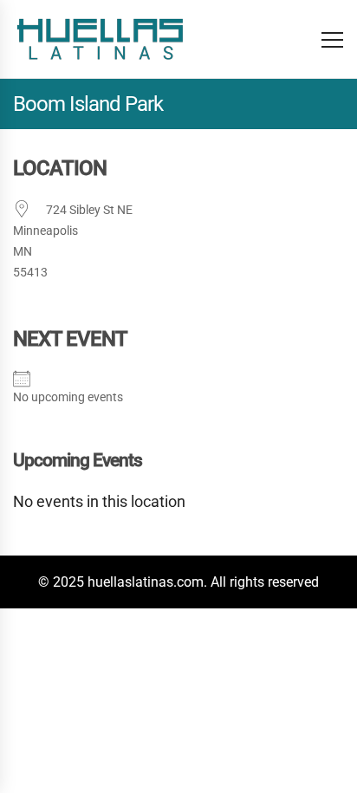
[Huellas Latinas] (99, 39)
